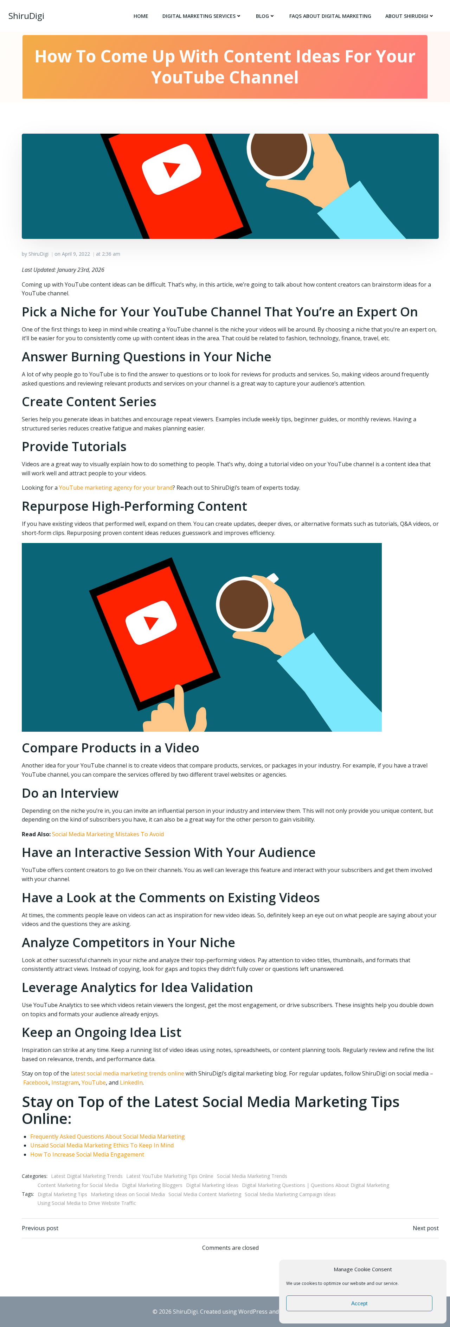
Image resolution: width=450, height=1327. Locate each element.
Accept (359, 1303)
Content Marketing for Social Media (78, 1185)
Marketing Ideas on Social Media (128, 1194)
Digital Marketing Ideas (212, 1185)
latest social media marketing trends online (127, 1073)
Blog (262, 16)
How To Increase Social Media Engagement (87, 1154)
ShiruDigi (38, 253)
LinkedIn (131, 1082)
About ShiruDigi (406, 16)
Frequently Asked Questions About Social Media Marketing (107, 1136)
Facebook (36, 1082)
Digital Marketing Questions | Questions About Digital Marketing (315, 1185)
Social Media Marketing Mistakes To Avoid (108, 834)
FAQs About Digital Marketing (330, 16)
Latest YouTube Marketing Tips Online (169, 1176)
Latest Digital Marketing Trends (87, 1176)
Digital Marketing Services (199, 16)
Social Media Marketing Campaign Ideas (290, 1194)
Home (141, 16)
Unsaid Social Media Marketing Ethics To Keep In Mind (102, 1145)
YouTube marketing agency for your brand (116, 487)
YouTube (94, 1082)
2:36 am (111, 253)
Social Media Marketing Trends (252, 1176)
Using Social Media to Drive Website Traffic (87, 1203)
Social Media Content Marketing (204, 1194)
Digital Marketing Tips (62, 1194)
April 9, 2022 (76, 253)
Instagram (65, 1082)
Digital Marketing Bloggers (152, 1185)
